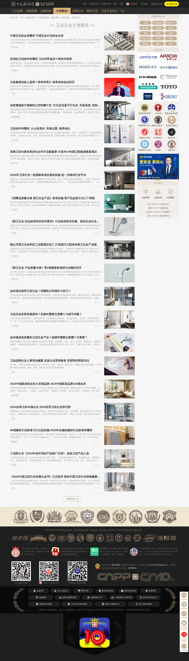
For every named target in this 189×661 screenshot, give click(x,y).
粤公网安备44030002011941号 (138, 610)
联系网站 (133, 568)
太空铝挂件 (158, 23)
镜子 (171, 44)
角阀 (171, 33)
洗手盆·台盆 (145, 38)
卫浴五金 (75, 17)
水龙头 (13, 233)
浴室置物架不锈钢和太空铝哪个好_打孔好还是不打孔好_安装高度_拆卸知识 (55, 105)
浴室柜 (158, 38)
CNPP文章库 (43, 17)
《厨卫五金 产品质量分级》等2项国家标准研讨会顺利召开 (46, 267)
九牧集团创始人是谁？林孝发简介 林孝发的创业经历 (42, 82)
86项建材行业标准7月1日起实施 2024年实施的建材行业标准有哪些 (51, 430)
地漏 (158, 33)
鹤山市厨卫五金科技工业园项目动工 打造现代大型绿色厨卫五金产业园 (53, 244)
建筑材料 (14, 442)
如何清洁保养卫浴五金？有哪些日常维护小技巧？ (40, 290)
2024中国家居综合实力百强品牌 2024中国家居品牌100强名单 (48, 383)
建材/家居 (55, 17)
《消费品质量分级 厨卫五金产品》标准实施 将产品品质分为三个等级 (52, 198)
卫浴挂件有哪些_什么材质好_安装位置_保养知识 (40, 128)
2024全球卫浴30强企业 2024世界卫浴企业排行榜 (40, 406)
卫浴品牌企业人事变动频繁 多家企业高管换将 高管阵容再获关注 (49, 360)
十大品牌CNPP (29, 17)
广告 (176, 178)
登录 (115, 4)
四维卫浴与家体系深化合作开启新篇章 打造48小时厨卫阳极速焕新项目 (53, 151)
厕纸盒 (145, 28)
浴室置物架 (15, 117)
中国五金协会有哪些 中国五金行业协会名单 (37, 35)
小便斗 (171, 38)
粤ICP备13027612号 (116, 610)
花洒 (145, 33)
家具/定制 (14, 395)
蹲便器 (145, 44)
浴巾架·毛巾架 (171, 23)
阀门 (158, 44)
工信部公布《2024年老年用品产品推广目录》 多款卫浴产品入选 (49, 453)
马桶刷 (158, 28)
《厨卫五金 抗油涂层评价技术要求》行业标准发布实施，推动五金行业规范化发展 (55, 221)
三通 (13, 94)
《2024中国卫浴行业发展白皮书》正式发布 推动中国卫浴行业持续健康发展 (55, 476)
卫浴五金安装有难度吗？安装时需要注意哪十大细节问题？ (46, 314)
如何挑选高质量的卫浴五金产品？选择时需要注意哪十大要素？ (49, 337)
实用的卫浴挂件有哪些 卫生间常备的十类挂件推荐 (41, 58)
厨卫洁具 (65, 17)
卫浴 (13, 186)
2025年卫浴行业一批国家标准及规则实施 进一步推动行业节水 (48, 174)
